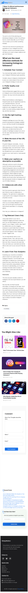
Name (7, 434)
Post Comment (11, 449)
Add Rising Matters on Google (10, 582)
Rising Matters (21, 588)
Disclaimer (4, 570)
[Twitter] (6, 558)
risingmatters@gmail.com (9, 580)
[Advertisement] (14, 472)
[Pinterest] (10, 558)
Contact (4, 565)
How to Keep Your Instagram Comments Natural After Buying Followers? (12, 373)
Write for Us (4, 569)
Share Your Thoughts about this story (13, 418)
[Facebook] (3, 558)
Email (6, 441)
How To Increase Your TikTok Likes (13, 350)
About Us (4, 567)
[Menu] (26, 2)
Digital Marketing (15, 13)
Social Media (6, 308)
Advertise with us (6, 572)
